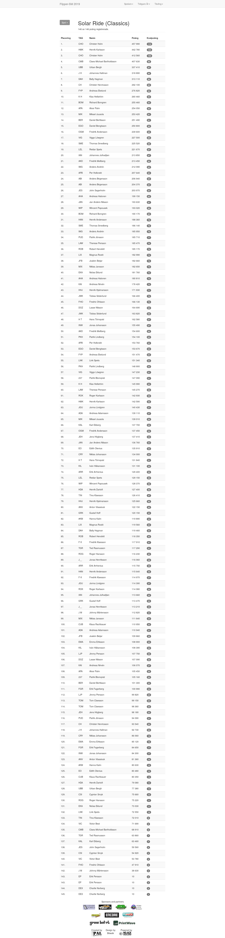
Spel (64, 22)
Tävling (158, 3)
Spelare (128, 3)
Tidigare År (143, 3)
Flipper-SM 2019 (70, 4)
